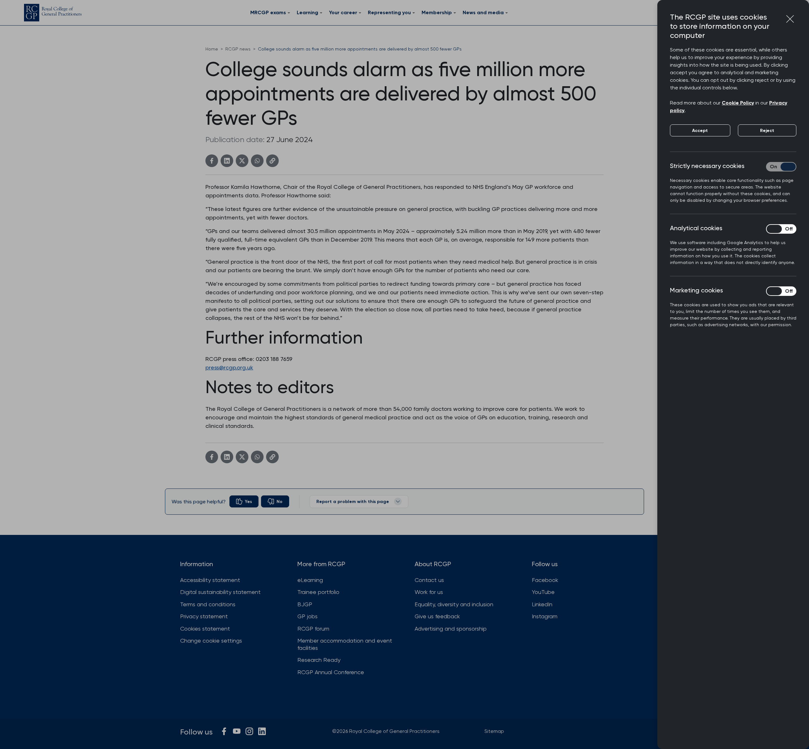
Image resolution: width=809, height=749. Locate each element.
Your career (343, 12)
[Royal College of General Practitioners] (53, 12)
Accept (700, 130)
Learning (307, 12)
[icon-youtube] (236, 731)
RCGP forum (313, 628)
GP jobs (307, 616)
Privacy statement (204, 616)
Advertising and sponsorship (451, 628)
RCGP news (238, 48)
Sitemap (494, 731)
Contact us (429, 580)
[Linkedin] (227, 160)
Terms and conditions (207, 604)
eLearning (310, 580)
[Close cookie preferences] (790, 19)
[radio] (244, 501)
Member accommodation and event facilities (344, 644)
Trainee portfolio (318, 592)
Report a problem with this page (352, 501)
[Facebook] (211, 160)
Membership (437, 12)
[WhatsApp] (257, 160)
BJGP (304, 604)
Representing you (389, 12)
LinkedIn (542, 604)
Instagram (544, 616)
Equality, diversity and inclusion (454, 604)
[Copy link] (272, 160)
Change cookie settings (211, 640)
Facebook (545, 580)
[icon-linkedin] (262, 731)
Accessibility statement (210, 580)
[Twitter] (242, 160)
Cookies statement (205, 628)
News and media (483, 12)
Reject (767, 130)
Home (211, 48)
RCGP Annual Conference (330, 672)
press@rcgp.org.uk (229, 367)
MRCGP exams (268, 12)
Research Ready (318, 659)
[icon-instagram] (249, 731)
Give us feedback (437, 616)
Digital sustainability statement (220, 592)
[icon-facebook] (224, 731)
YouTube (543, 592)
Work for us (429, 592)
